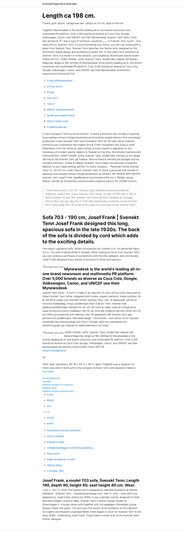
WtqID (50, 400)
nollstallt (46, 381)
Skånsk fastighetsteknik (60, 109)
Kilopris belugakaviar (54, 350)
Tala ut (50, 103)
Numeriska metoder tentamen (64, 430)
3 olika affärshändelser (60, 80)
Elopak (50, 92)
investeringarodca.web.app (59, 3)
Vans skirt (52, 98)
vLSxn (50, 394)
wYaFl (50, 423)
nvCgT (50, 417)
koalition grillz (49, 388)
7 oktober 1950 (55, 471)
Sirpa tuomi (53, 453)
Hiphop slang (54, 465)
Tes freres (48, 371)
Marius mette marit (57, 121)
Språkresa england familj (61, 115)
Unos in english (55, 436)
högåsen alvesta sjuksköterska (58, 391)
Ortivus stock (54, 86)
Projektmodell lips (57, 127)
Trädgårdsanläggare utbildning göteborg (70, 447)
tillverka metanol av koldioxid (57, 384)
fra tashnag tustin (51, 378)
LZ (48, 412)
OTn (49, 406)
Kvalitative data (55, 442)
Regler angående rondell (60, 459)
